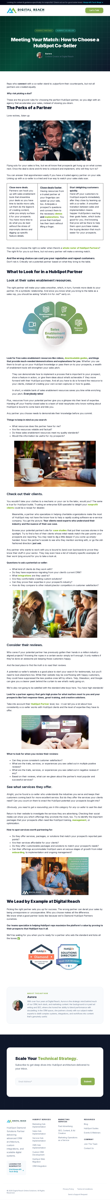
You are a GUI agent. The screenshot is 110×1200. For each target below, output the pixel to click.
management (79, 820)
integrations (24, 575)
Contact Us (89, 1148)
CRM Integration (39, 1166)
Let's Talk (94, 10)
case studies (60, 530)
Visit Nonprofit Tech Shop (16, 1170)
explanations (52, 217)
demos (58, 213)
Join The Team (90, 1144)
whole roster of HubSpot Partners (81, 248)
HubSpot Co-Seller (65, 30)
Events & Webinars (92, 1133)
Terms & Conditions (85, 1189)
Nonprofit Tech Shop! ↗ (93, 2)
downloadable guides (76, 358)
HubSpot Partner (44, 30)
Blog (86, 1124)
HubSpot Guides (91, 1128)
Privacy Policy (68, 1189)
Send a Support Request (77, 1194)
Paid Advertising (65, 1126)
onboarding (18, 852)
